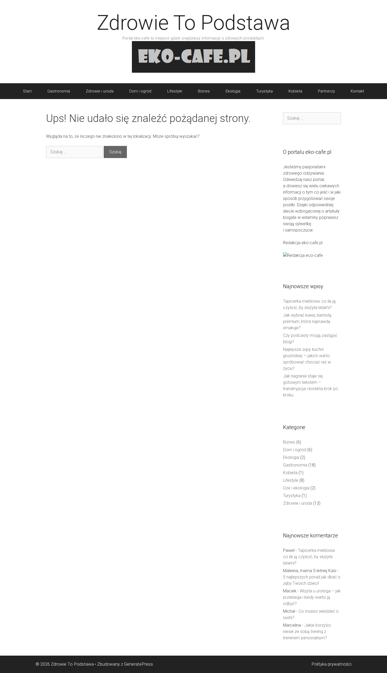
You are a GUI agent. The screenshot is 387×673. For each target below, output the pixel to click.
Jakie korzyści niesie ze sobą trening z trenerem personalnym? (307, 631)
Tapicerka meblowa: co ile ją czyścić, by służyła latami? (309, 557)
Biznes (204, 91)
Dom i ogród (140, 91)
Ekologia (233, 91)
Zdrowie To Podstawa (193, 23)
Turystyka (264, 91)
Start (27, 91)
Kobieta (295, 91)
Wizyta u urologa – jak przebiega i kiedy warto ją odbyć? (312, 597)
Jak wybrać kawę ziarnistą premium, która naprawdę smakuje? (307, 321)
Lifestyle (174, 91)
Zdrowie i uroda (99, 91)
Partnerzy (326, 91)
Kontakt (357, 91)
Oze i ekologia (296, 487)
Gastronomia (58, 91)
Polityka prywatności (331, 664)
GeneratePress (138, 664)
